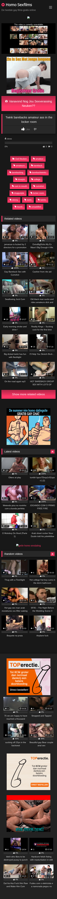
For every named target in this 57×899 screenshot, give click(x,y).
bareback (38, 165)
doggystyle (19, 193)
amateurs (20, 165)
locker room (38, 193)
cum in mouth (20, 186)
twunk (20, 206)
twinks (43, 200)
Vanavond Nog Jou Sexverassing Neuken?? (30, 103)
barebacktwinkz (39, 172)
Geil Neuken (21, 159)
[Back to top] (48, 890)
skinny (15, 200)
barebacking (17, 172)
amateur (39, 159)
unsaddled (36, 206)
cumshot (40, 186)
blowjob (21, 179)
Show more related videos (28, 394)
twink (29, 200)
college (37, 179)
